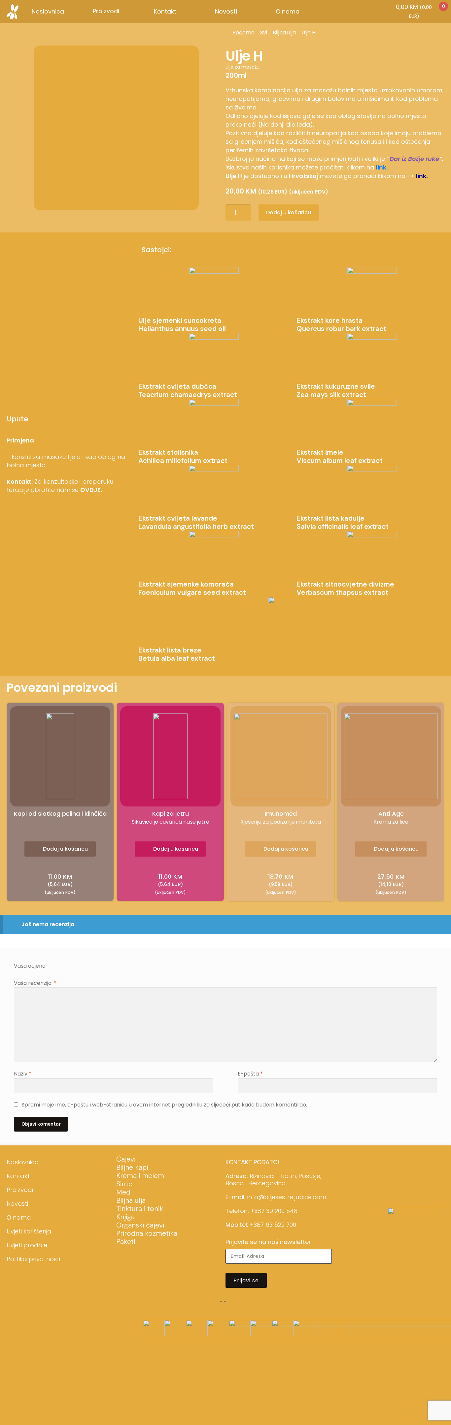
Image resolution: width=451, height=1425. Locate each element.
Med (123, 1192)
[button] (60, 849)
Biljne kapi (132, 1167)
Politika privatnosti (33, 1259)
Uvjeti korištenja (29, 1231)
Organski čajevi (140, 1225)
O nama (287, 11)
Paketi (125, 1241)
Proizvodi (20, 1190)
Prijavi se (246, 1280)
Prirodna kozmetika (146, 1233)
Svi (263, 32)
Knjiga (125, 1217)
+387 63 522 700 (273, 1225)
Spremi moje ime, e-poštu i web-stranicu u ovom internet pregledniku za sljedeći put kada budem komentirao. (164, 1104)
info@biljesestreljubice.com (286, 1197)
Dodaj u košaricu (288, 212)
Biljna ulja (284, 32)
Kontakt (165, 11)
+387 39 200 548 (274, 1211)
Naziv (22, 1073)
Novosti (226, 11)
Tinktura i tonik (139, 1208)
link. (382, 167)
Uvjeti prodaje (27, 1245)
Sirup (124, 1184)
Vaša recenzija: (35, 983)
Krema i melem (140, 1175)
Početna (243, 32)
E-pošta (250, 1073)
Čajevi (125, 1159)
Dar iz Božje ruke (414, 159)
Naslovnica (48, 11)
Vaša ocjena (30, 966)
